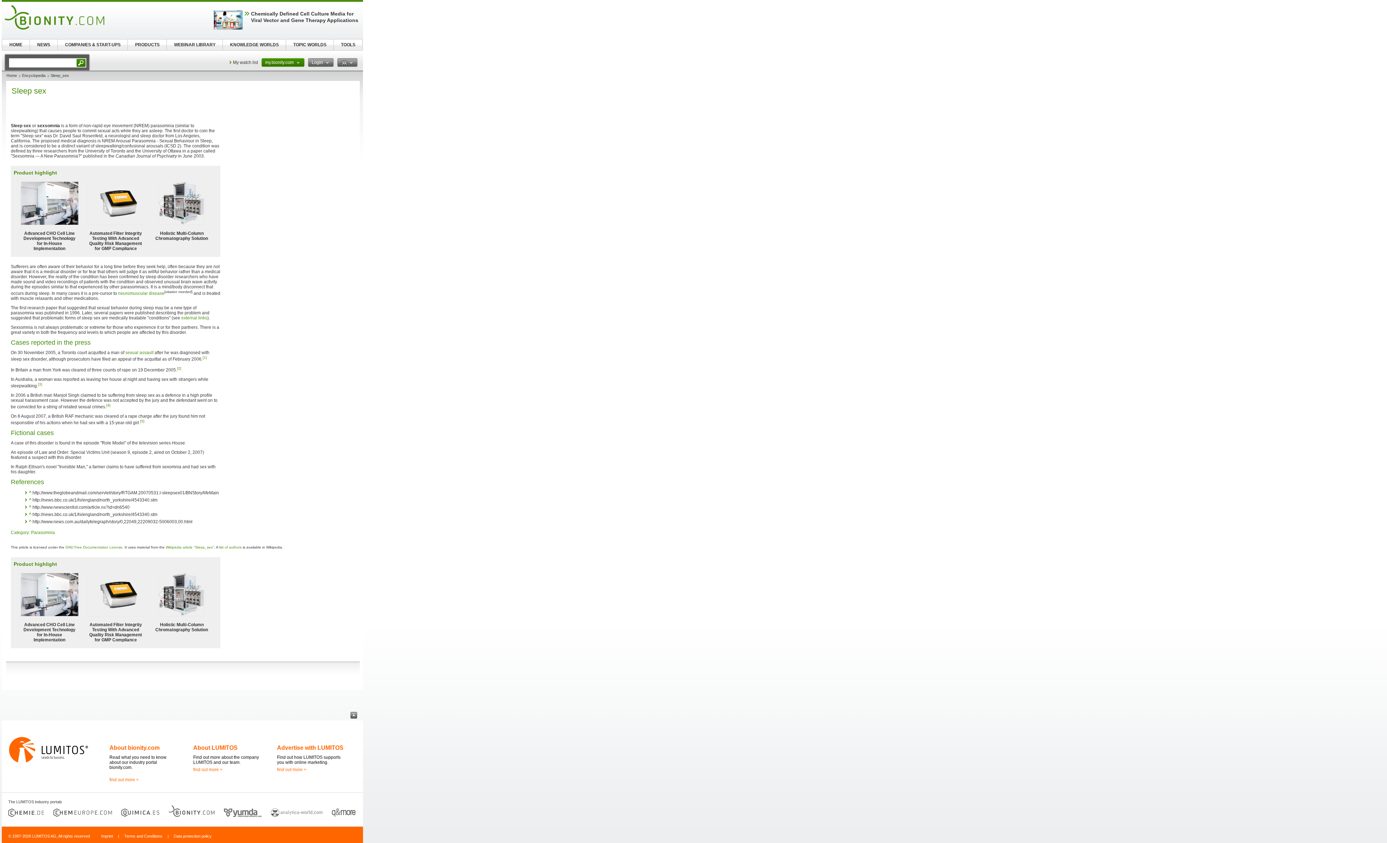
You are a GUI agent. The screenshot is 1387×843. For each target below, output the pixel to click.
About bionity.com (134, 748)
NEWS (43, 44)
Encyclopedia (34, 75)
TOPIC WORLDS (310, 44)
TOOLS (348, 44)
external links (194, 318)
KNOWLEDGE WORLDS (254, 44)
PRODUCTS (147, 44)
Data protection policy (193, 836)
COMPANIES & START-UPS (93, 44)
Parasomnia (43, 532)
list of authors (230, 547)
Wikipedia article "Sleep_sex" (190, 547)
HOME (15, 44)
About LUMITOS (215, 748)
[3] (40, 384)
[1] (205, 358)
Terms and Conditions (143, 836)
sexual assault (139, 352)
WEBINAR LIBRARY (195, 44)
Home (12, 75)
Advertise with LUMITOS (310, 748)
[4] (108, 405)
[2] (179, 368)
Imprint (107, 836)
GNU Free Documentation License (93, 547)
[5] (142, 421)
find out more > (124, 779)
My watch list (245, 62)
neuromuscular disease (141, 293)
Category (20, 532)
